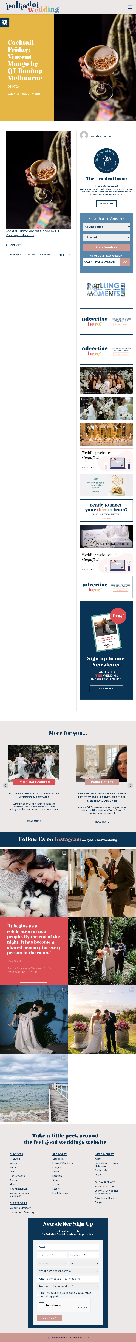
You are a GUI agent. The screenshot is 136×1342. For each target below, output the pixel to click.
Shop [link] (12, 1184)
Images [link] (56, 1167)
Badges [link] (99, 1202)
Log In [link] (98, 1174)
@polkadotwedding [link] (102, 840)
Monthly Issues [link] (60, 1193)
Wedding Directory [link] (20, 1208)
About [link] (98, 1159)
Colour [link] (56, 1171)
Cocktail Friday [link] (19, 93)
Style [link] (55, 1180)
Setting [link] (56, 1184)
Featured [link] (15, 1159)
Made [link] (36, 93)
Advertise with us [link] (104, 1198)
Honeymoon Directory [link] (22, 1212)
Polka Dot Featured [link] (34, 782)
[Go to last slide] (5, 785)
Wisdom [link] (14, 1163)
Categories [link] (58, 1159)
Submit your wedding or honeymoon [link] (106, 1192)
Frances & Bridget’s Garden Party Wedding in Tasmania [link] (34, 795)
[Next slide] (130, 785)
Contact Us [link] (101, 1170)
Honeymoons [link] (17, 1176)
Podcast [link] (14, 1180)
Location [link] (57, 1176)
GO (125, 262)
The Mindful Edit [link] (19, 1188)
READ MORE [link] (106, 203)
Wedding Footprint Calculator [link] (20, 1194)
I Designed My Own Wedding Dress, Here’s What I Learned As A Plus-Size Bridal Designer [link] (102, 797)
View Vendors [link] (106, 247)
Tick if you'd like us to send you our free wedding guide (66, 1294)
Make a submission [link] (105, 1186)
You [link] (12, 1171)
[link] (4, 22)
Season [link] (56, 1188)
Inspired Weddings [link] (62, 1163)
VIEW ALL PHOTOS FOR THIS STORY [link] (29, 254)
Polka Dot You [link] (102, 782)
